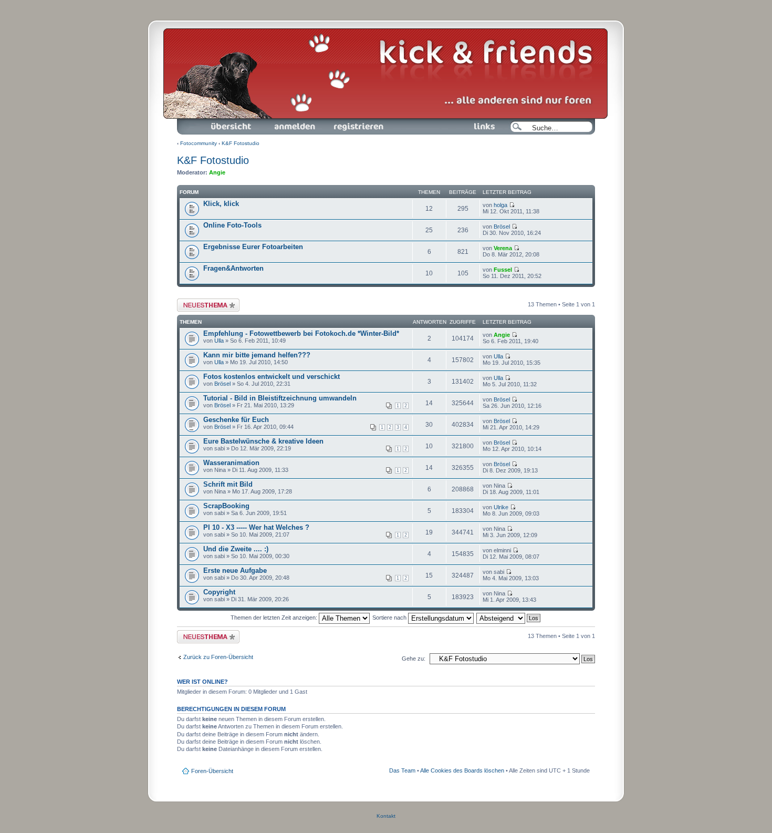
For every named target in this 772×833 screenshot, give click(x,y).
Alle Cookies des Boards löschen (462, 770)
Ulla (219, 340)
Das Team (402, 770)
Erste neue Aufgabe (235, 570)
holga (500, 205)
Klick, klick (221, 204)
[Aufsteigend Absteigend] (508, 617)
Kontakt (386, 816)
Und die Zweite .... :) (235, 549)
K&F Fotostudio (240, 143)
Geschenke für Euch (236, 420)
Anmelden (275, 122)
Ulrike (501, 507)
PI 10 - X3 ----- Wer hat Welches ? (256, 527)
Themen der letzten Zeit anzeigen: (275, 617)
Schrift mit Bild (228, 484)
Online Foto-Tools (232, 225)
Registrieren (340, 122)
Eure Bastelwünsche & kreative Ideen (263, 441)
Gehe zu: (413, 658)
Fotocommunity (198, 143)
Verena (503, 248)
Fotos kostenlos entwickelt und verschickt (271, 376)
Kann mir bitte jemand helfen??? (256, 355)
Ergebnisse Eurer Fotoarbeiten (253, 247)
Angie (217, 172)
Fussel (503, 269)
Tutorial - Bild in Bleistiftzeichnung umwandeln (280, 398)
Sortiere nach (390, 617)
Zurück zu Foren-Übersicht (218, 657)
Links (458, 122)
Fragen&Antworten (233, 268)
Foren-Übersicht (219, 122)
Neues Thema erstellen (206, 302)
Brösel (502, 226)
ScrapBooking (226, 506)
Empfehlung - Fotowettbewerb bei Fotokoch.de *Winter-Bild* (301, 333)
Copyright (219, 592)
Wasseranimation (231, 463)
